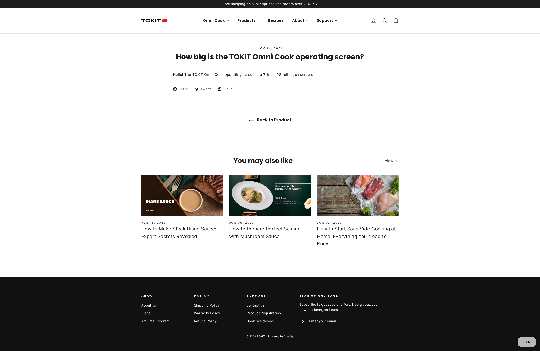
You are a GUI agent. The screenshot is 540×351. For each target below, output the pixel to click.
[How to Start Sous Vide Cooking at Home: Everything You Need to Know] (358, 195)
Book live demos (260, 321)
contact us (255, 305)
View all (392, 161)
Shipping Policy (207, 305)
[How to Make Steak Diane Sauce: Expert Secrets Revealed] (182, 195)
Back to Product (274, 120)
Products (246, 20)
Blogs (145, 313)
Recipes (276, 20)
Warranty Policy (207, 313)
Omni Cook (214, 20)
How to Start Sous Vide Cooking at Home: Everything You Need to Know (356, 236)
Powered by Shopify (281, 336)
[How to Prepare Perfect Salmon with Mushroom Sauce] (270, 195)
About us (148, 305)
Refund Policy (205, 321)
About (298, 20)
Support (325, 20)
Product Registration (264, 313)
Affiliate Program (155, 321)
